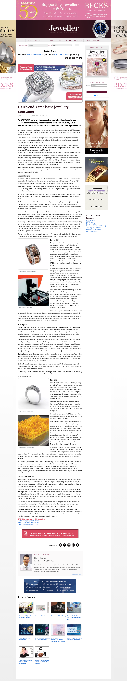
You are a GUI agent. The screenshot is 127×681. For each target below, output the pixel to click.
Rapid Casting (90, 220)
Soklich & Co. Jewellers (93, 230)
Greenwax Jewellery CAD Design (96, 226)
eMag (88, 40)
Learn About (49, 40)
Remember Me (91, 95)
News (30, 40)
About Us (96, 40)
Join (60, 40)
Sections (38, 40)
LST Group (89, 222)
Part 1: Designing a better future (28, 521)
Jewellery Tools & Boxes (93, 228)
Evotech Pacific (91, 224)
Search (68, 40)
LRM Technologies (92, 231)
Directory (78, 40)
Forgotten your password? (101, 95)
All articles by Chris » (77, 574)
